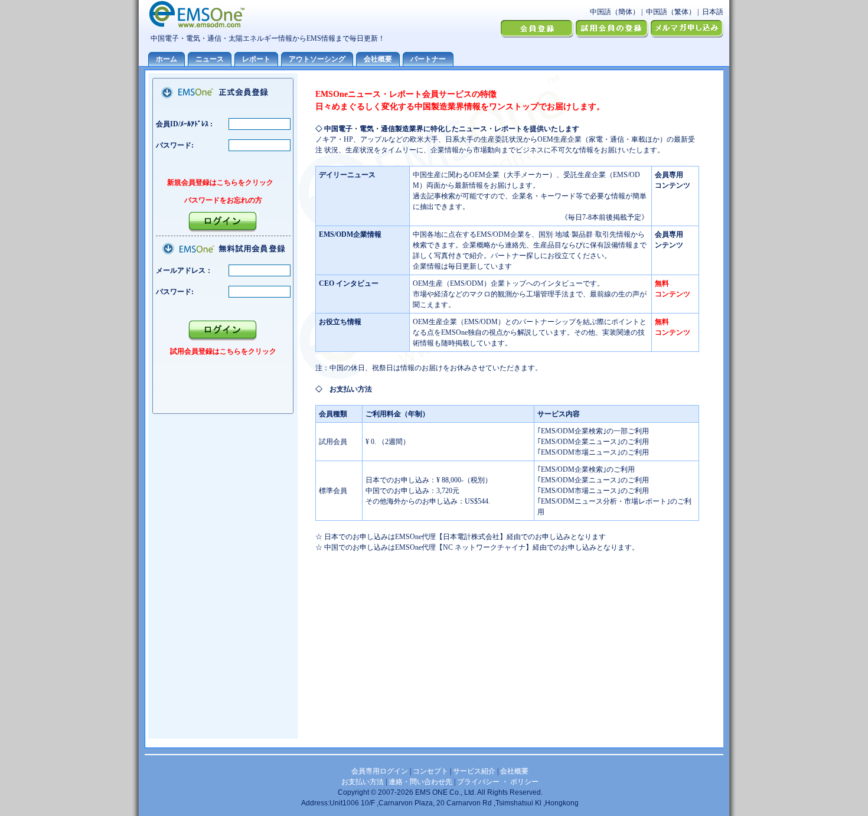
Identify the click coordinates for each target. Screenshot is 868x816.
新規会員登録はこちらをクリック (220, 182)
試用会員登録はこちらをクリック (223, 351)
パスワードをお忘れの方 (223, 200)
